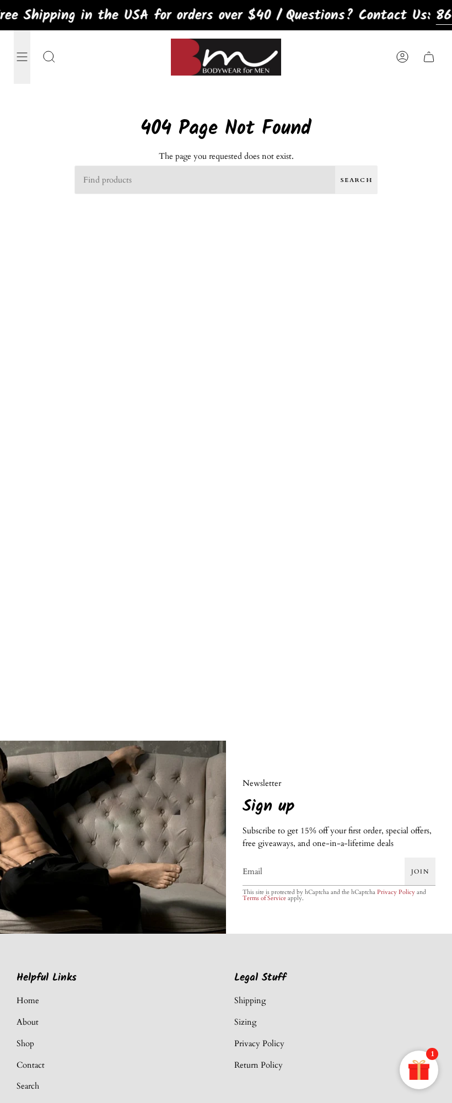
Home (28, 1000)
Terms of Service (264, 897)
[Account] (402, 57)
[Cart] (428, 57)
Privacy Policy (396, 891)
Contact (31, 1064)
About (28, 1021)
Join (420, 871)
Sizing (245, 1021)
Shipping (250, 1000)
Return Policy (258, 1064)
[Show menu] (22, 57)
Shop (25, 1043)
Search (356, 180)
